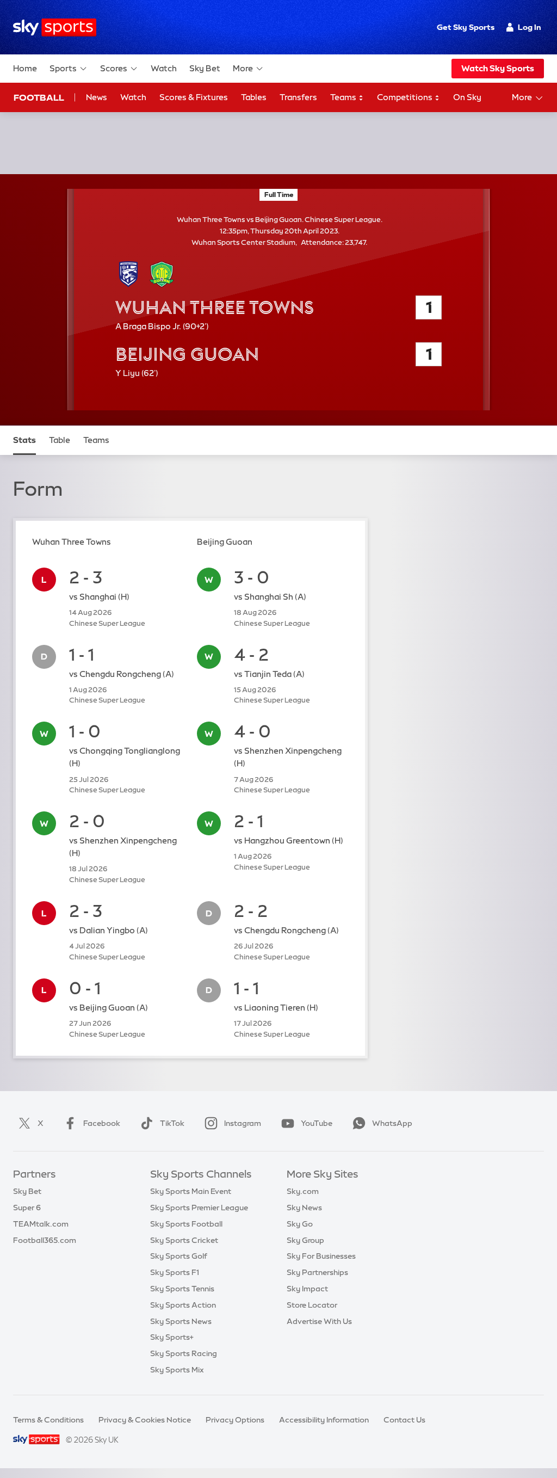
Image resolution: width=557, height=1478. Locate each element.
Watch (164, 68)
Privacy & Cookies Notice (144, 1420)
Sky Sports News (181, 1321)
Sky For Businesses (321, 1256)
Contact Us (404, 1420)
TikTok (172, 1123)
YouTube (316, 1123)
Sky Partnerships (317, 1272)
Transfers (298, 97)
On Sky (467, 97)
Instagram (242, 1123)
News (96, 97)
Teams (344, 97)
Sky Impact (307, 1288)
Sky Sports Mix (177, 1370)
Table (59, 440)
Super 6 (27, 1207)
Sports (63, 68)
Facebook (101, 1123)
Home (25, 68)
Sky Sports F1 (174, 1272)
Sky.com (303, 1191)
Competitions (405, 97)
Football (39, 97)
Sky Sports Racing (183, 1353)
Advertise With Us (319, 1321)
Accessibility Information (324, 1420)
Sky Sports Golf (178, 1256)
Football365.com (44, 1240)
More (243, 68)
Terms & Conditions (48, 1420)
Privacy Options (235, 1420)
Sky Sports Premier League (199, 1207)
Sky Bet (204, 68)
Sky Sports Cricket (184, 1240)
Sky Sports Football (186, 1224)
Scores (113, 68)
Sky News (304, 1207)
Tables (254, 97)
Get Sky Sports (465, 27)
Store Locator (312, 1305)
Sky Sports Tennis (182, 1288)
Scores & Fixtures (193, 97)
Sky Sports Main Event (190, 1191)
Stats (24, 440)
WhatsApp (392, 1123)
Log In (529, 27)
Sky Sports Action (183, 1305)
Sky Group (305, 1240)
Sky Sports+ (172, 1337)
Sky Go (300, 1224)
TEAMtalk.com (41, 1224)
